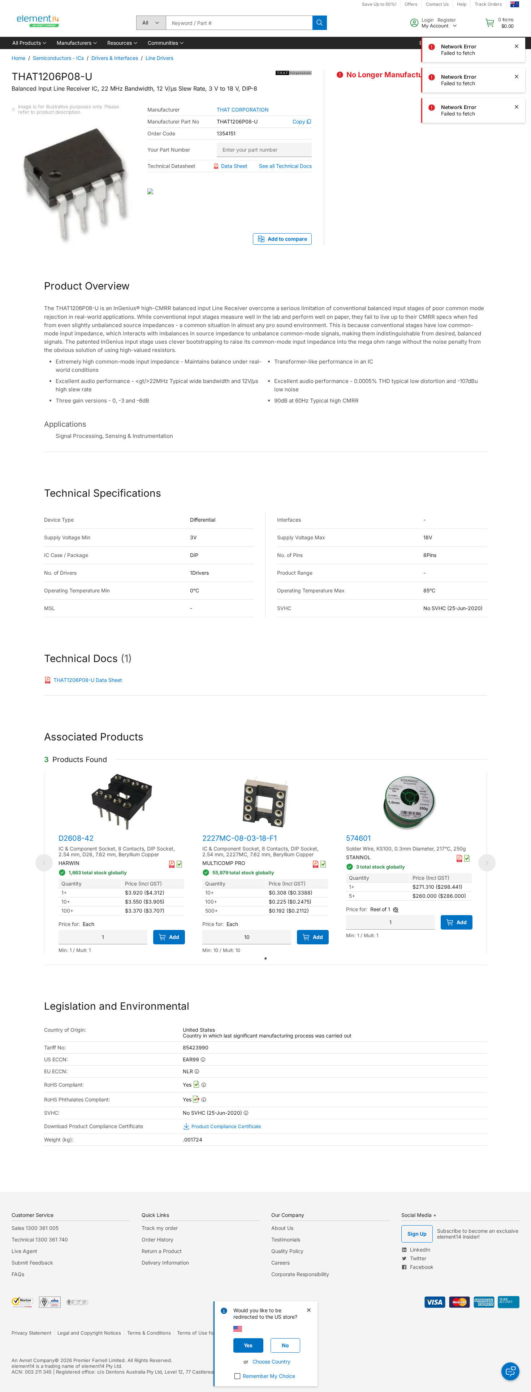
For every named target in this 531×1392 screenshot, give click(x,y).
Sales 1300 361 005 (35, 1228)
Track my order (160, 1228)
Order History (157, 1239)
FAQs (18, 1274)
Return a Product (162, 1251)
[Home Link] (38, 22)
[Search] (319, 23)
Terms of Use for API (200, 1333)
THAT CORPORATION (243, 110)
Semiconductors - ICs (58, 58)
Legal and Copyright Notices (89, 1333)
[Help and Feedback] (510, 1371)
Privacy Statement (31, 1333)
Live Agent (24, 1251)
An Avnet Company (33, 1360)
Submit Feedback (32, 1263)
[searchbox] (239, 23)
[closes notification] (516, 16)
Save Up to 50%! (379, 4)
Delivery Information (165, 1263)
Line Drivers (159, 58)
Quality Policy (287, 1251)
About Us (282, 1228)
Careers (280, 1263)
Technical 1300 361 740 (40, 1239)
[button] (29, 43)
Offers (411, 4)
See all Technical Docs (285, 166)
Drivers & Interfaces (114, 58)
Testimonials (285, 1239)
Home (18, 58)
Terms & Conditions (149, 1333)
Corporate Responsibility (300, 1274)
